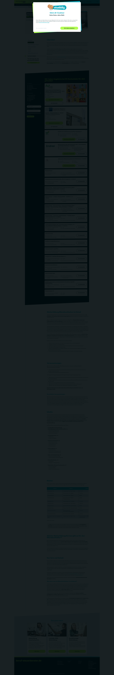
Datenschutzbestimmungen (44, 22)
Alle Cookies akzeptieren (69, 28)
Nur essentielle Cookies (41, 28)
